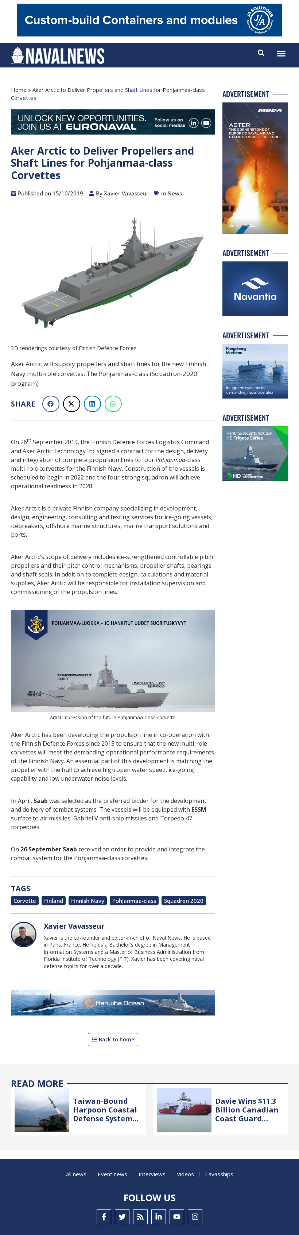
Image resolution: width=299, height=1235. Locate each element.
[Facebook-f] (104, 1216)
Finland (53, 900)
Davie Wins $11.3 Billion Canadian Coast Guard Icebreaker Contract (247, 1118)
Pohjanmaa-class (134, 900)
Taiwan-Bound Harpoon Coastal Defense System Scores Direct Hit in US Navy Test (105, 1118)
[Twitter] (122, 1216)
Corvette (24, 900)
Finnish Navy (87, 900)
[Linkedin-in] (158, 1216)
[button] (281, 54)
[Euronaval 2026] (113, 123)
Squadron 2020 (183, 900)
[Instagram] (195, 1216)
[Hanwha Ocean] (113, 1004)
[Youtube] (177, 1216)
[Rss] (140, 1216)
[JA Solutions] (149, 34)
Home (19, 89)
